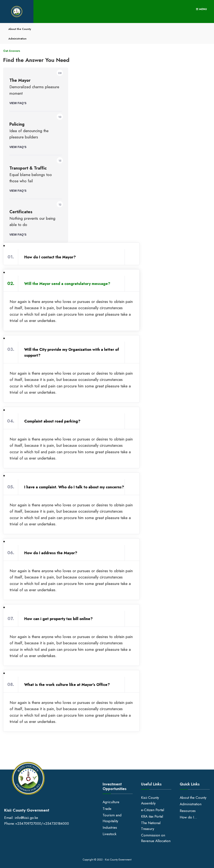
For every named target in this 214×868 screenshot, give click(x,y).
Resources (188, 810)
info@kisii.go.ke (26, 817)
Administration (17, 39)
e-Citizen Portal (152, 809)
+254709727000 (28, 823)
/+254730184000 (55, 823)
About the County (19, 29)
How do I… (188, 817)
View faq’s (17, 103)
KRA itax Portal (152, 816)
